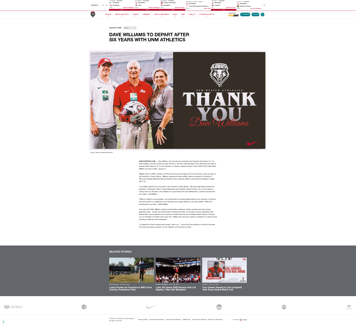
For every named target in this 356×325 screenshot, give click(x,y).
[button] (106, 5)
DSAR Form (187, 319)
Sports (108, 14)
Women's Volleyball (162, 284)
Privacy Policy (143, 319)
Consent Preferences (156, 319)
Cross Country (113, 284)
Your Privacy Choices (199, 319)
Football (204, 284)
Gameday (146, 14)
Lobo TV (192, 14)
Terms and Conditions (173, 319)
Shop (175, 14)
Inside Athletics (122, 14)
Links (121, 9)
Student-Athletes (206, 14)
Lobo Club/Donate (161, 14)
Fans (183, 14)
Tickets (136, 14)
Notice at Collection (215, 319)
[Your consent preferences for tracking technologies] (3, 322)
